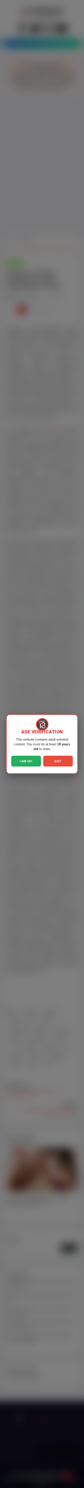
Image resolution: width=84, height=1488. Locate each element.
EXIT (57, 761)
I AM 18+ (26, 761)
